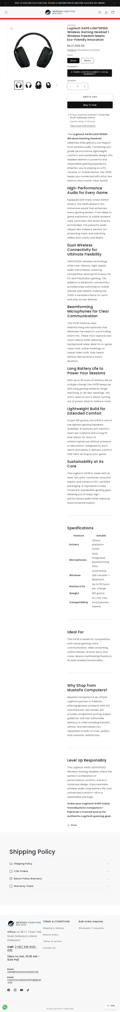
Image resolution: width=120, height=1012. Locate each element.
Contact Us (49, 947)
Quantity (71, 80)
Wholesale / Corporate (91, 928)
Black (73, 60)
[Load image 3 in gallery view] (38, 85)
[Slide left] (10, 85)
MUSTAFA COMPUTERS (64, 1009)
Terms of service (52, 941)
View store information (82, 125)
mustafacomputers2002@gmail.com (24, 981)
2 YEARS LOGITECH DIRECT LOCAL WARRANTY (89, 73)
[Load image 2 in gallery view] (28, 85)
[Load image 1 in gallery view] (18, 85)
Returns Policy (50, 934)
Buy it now (90, 105)
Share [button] (74, 825)
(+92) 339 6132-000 (22, 948)
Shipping (71, 50)
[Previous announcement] (5, 3)
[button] (6, 12)
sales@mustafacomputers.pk (22, 971)
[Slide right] (57, 85)
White (87, 60)
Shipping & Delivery (53, 928)
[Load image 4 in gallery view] (48, 85)
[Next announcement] (114, 3)
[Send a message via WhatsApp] (4, 1007)
